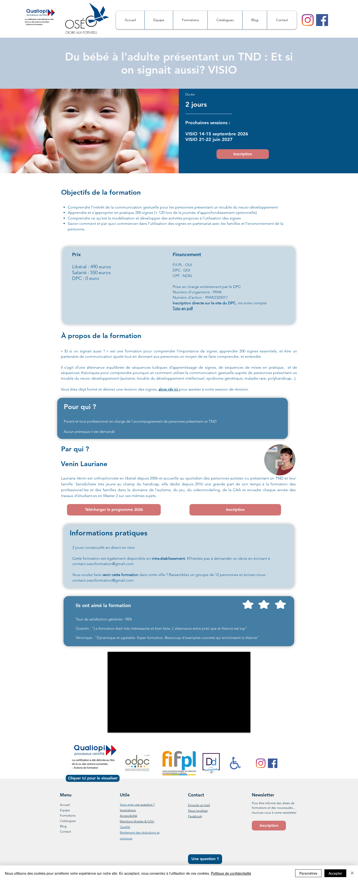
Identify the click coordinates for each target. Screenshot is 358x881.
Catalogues (68, 821)
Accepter (335, 873)
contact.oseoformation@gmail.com (103, 563)
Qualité (125, 827)
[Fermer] (352, 873)
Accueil (65, 805)
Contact (65, 831)
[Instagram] (308, 20)
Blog (63, 826)
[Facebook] (322, 20)
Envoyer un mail (199, 805)
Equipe (65, 810)
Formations (68, 815)
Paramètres (308, 873)
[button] (269, 825)
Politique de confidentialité (231, 873)
